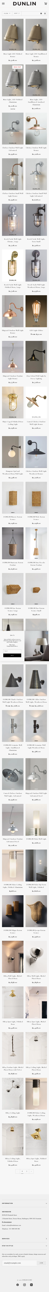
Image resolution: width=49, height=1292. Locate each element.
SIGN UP (12, 655)
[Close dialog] (47, 633)
